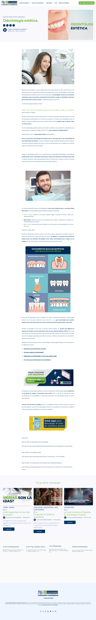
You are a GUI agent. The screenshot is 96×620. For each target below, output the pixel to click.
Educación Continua (8, 17)
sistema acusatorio (38, 507)
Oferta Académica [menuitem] (24, 3)
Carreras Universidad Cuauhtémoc (17, 29)
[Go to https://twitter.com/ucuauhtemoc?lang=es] (53, 611)
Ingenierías (11, 507)
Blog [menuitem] (56, 3)
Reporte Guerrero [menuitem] (64, 3)
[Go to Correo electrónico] (55, 611)
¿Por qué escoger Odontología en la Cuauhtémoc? (37, 360)
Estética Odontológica (19, 17)
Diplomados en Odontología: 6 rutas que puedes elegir (40, 356)
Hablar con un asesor (87, 3)
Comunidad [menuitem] (49, 3)
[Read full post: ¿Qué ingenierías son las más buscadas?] (17, 496)
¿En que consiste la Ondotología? (34, 352)
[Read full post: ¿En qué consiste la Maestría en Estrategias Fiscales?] (78, 496)
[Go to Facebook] (43, 611)
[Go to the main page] (9, 3)
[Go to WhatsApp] (40, 611)
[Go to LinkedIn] (48, 611)
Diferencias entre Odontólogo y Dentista (35, 348)
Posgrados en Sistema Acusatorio (44, 515)
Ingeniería (5, 507)
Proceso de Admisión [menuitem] (37, 3)
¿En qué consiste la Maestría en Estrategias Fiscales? (77, 513)
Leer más (8, 529)
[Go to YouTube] (50, 611)
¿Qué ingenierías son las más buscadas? (16, 513)
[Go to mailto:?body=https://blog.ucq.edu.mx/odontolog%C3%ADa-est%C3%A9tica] (13, 25)
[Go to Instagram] (45, 611)
